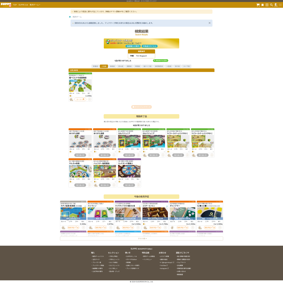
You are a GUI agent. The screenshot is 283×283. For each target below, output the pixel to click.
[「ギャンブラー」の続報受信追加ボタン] (172, 227)
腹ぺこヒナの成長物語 (77, 78)
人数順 (169, 66)
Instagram (163, 268)
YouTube (163, 265)
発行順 (177, 66)
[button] (160, 60)
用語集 (128, 262)
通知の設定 (163, 259)
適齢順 (129, 66)
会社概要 (180, 265)
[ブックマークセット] (262, 4)
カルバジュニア (124, 133)
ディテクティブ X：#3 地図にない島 (125, 206)
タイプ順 (186, 66)
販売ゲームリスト (98, 256)
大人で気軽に (113, 262)
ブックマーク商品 (98, 265)
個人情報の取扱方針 (183, 256)
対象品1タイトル (149, 46)
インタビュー (147, 259)
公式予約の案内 (98, 271)
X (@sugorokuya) (166, 262)
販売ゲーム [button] (34, 5)
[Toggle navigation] (280, 5)
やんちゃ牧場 (74, 163)
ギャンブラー (175, 206)
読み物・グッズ (114, 271)
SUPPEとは (23, 5)
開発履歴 (180, 274)
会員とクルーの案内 (132, 265)
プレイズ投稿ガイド (132, 268)
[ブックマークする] (89, 99)
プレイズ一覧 (97, 262)
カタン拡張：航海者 (68, 206)
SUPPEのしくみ (131, 256)
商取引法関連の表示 (183, 259)
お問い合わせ (181, 271)
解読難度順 (159, 66)
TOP (15, 5)
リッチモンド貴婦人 (125, 163)
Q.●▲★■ (202, 206)
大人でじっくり (114, 265)
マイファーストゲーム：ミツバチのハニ (177, 133)
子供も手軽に (113, 256)
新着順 (95, 66)
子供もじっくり (114, 259)
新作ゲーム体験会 (149, 256)
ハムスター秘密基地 (101, 163)
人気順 (104, 66)
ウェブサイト (181, 262)
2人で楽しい (113, 268)
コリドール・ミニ (149, 206)
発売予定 (71, 228)
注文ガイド (96, 259)
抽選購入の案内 (133, 46)
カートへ (79, 99)
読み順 (120, 66)
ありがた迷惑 (74, 133)
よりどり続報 (164, 256)
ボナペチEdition (131, 259)
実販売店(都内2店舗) (184, 268)
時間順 (137, 66)
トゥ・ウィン (92, 206)
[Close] (209, 23)
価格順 (112, 66)
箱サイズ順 (147, 66)
